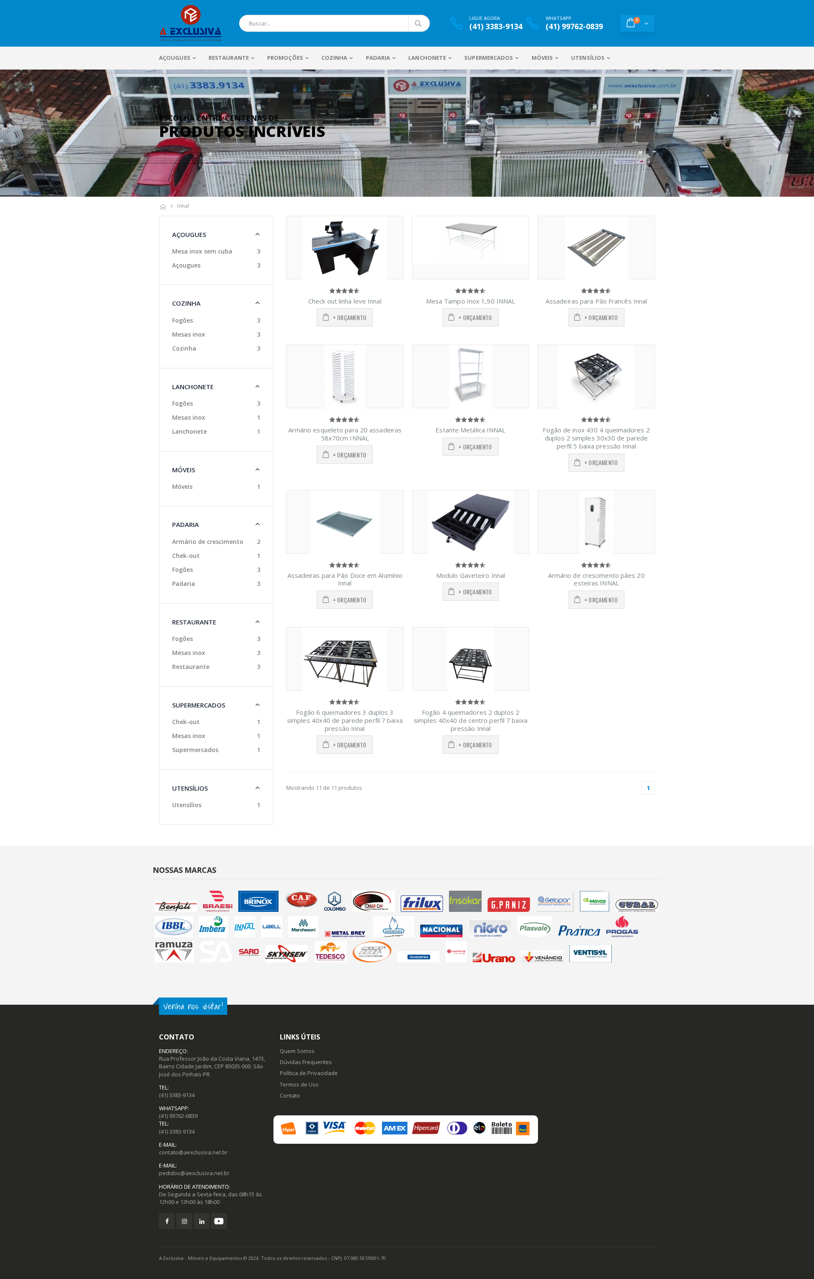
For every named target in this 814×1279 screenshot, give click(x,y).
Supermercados (195, 750)
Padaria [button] (185, 524)
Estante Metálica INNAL (470, 430)
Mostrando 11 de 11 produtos (324, 787)
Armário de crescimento (207, 542)
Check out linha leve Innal (345, 301)
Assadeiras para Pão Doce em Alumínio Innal (345, 579)
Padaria (183, 584)
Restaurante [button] (194, 622)
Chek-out (186, 556)
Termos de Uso (299, 1084)
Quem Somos (297, 1051)
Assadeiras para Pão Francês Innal (596, 301)
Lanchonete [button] (193, 386)
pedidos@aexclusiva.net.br (194, 1173)
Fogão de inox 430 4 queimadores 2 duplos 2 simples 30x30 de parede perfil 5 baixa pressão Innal (596, 438)
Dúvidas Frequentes (306, 1062)
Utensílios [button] (190, 788)
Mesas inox (188, 334)
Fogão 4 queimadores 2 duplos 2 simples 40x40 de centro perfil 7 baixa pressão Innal (470, 720)
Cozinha (184, 348)
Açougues (186, 265)
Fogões (182, 320)
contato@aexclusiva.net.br (193, 1152)
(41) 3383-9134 (177, 1095)
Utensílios (186, 805)
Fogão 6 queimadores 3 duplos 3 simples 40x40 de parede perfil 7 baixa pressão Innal (345, 720)
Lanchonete (189, 431)
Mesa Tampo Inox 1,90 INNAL (471, 301)
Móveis (182, 486)
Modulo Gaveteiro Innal (470, 575)
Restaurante (190, 667)
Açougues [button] (189, 234)
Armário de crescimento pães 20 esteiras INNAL (596, 579)
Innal (183, 205)
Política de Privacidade (309, 1073)
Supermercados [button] (198, 705)
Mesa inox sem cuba (202, 251)
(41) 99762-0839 (178, 1116)
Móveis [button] (183, 469)
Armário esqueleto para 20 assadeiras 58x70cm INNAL (345, 434)
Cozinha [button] (186, 303)
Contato (290, 1095)
